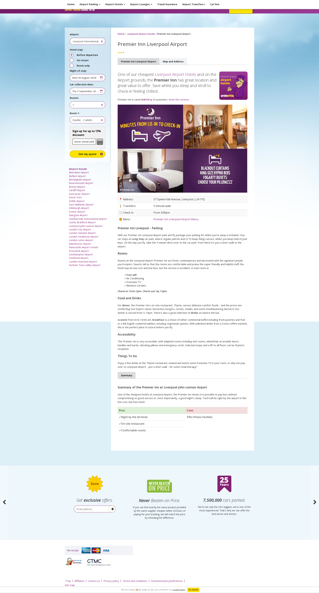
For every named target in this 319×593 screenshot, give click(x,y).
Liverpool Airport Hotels (175, 74)
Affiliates (79, 581)
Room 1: (75, 113)
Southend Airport (78, 257)
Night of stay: (78, 70)
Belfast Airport (77, 176)
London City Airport (80, 229)
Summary (126, 375)
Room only (83, 65)
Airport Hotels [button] (114, 4)
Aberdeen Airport (79, 172)
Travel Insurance (167, 4)
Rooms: (74, 97)
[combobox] (85, 41)
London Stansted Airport (83, 261)
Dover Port (75, 197)
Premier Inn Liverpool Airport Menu (176, 219)
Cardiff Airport (77, 190)
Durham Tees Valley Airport (85, 265)
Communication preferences (167, 581)
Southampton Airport (81, 254)
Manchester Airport (80, 243)
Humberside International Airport (88, 218)
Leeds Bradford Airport (82, 222)
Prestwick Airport (79, 251)
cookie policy (179, 589)
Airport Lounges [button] (140, 4)
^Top (68, 581)
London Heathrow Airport (83, 236)
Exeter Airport (77, 211)
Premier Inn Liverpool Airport (138, 61)
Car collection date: (82, 84)
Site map (70, 585)
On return (83, 60)
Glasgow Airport (78, 215)
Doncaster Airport (79, 193)
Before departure (87, 55)
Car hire (214, 4)
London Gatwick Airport (82, 233)
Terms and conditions (134, 581)
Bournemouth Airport (81, 183)
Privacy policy (111, 581)
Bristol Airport (77, 186)
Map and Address (173, 61)
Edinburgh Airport (79, 208)
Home (71, 4)
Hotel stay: (76, 49)
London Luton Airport (81, 240)
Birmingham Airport (80, 179)
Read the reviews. (179, 99)
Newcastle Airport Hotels (83, 247)
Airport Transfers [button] (193, 4)
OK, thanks (193, 589)
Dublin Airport (77, 201)
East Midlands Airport (81, 204)
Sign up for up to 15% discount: (86, 133)
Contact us (94, 581)
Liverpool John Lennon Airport (86, 226)
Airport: (74, 34)
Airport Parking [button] (89, 4)
